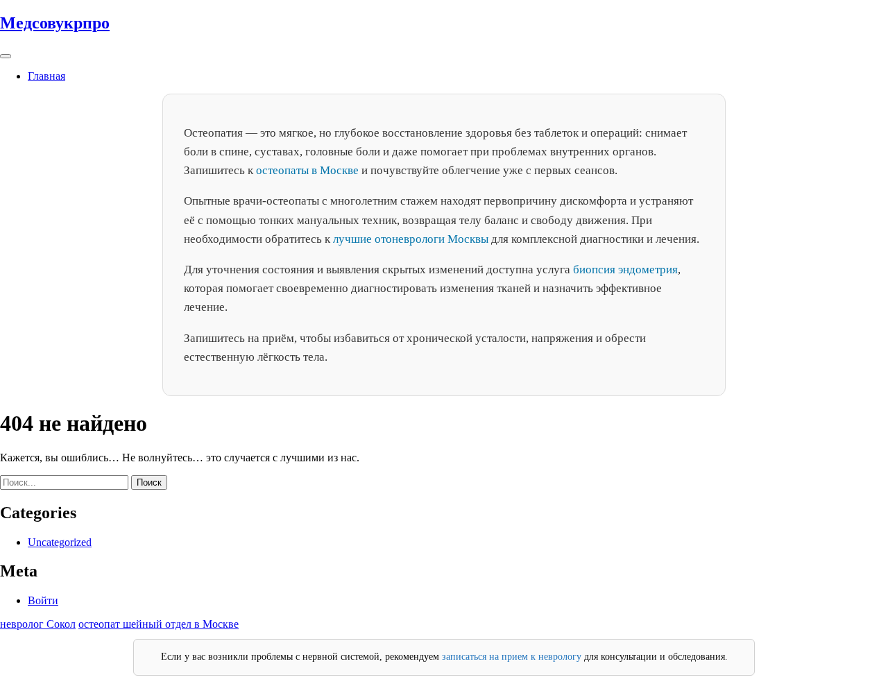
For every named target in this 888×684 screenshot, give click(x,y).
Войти (43, 600)
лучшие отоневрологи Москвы (410, 239)
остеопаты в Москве (307, 170)
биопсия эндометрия (625, 269)
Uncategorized (60, 542)
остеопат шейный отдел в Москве (158, 624)
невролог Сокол (38, 624)
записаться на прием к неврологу (511, 656)
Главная (46, 76)
